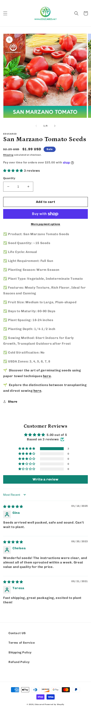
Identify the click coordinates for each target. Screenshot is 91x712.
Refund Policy (19, 662)
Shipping (8, 155)
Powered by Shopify (54, 704)
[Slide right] (54, 126)
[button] (5, 13)
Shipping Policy (20, 652)
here (47, 376)
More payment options (45, 224)
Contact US (17, 633)
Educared (39, 704)
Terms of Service (21, 643)
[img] (13, 506)
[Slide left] (36, 126)
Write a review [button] (45, 479)
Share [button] (12, 401)
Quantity (9, 178)
